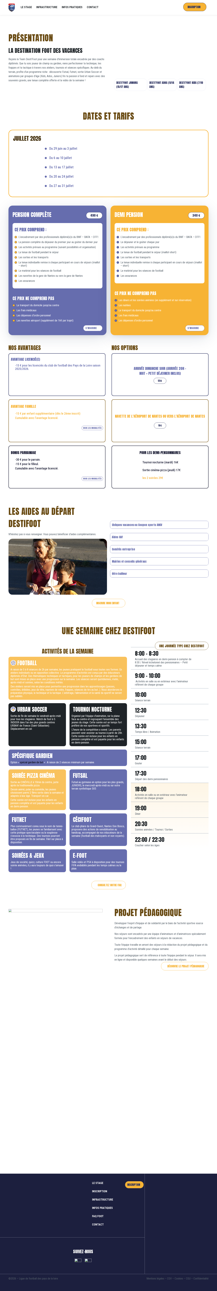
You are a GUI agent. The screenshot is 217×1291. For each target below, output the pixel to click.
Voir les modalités (92, 427)
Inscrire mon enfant (107, 603)
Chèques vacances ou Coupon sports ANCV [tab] (137, 525)
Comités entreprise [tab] (123, 549)
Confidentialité (201, 1278)
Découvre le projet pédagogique (185, 966)
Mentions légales (155, 1278)
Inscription (99, 1191)
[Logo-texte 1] (11, 7)
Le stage (97, 1183)
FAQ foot (98, 1216)
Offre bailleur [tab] (119, 574)
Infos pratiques (102, 1208)
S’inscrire (91, 328)
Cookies (179, 1278)
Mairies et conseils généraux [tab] (129, 561)
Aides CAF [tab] (117, 537)
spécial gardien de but (31, 762)
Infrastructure (102, 1199)
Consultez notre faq (110, 885)
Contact (98, 1224)
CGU (188, 1278)
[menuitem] (26, 7)
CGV (169, 1278)
